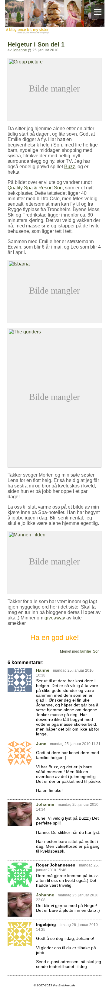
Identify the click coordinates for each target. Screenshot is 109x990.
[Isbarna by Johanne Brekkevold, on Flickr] (54, 262)
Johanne (19, 50)
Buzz (69, 166)
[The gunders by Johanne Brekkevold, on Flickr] (54, 330)
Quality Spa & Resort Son (35, 187)
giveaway (55, 617)
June (41, 743)
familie (85, 651)
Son (96, 651)
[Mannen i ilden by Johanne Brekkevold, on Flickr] (54, 533)
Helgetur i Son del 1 (36, 44)
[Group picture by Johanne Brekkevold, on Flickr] (54, 60)
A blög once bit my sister (54, 17)
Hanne (42, 670)
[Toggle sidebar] (97, 12)
